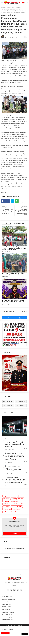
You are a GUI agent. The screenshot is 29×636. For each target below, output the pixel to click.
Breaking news (13, 496)
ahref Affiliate (7, 606)
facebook (9, 401)
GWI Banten (6, 498)
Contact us (20, 625)
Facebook (6, 201)
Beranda (3, 7)
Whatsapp (17, 201)
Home (7, 625)
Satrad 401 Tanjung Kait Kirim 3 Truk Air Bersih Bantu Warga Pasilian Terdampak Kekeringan (13, 275)
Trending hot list (7, 614)
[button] (27, 2)
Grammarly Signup (8, 617)
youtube (22, 405)
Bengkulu (5, 496)
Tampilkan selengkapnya (20, 223)
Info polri (9, 7)
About (13, 625)
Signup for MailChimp (9, 599)
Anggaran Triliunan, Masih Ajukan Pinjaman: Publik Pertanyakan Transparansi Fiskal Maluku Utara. (14, 469)
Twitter (12, 201)
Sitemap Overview (8, 612)
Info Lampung (14, 501)
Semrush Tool (7, 604)
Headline (13, 498)
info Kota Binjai (7, 509)
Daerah (9, 197)
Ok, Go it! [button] (5, 633)
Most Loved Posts (8, 619)
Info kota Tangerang (17, 506)
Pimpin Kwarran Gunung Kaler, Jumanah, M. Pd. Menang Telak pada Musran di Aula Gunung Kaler (14, 302)
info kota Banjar (14, 511)
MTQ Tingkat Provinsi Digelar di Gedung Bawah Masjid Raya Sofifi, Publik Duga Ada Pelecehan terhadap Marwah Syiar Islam (15, 457)
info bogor (5, 511)
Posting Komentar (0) (14, 318)
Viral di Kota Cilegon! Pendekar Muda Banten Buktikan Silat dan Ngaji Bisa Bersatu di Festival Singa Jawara (15, 481)
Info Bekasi (20, 498)
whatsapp (22, 401)
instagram (9, 405)
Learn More (11, 629)
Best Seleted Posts (8, 602)
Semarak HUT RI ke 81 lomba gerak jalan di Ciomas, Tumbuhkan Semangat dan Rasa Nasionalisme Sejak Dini (14, 248)
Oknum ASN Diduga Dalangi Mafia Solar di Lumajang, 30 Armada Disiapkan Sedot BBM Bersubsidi (14, 443)
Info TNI (21, 504)
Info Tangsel (6, 506)
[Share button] (21, 201)
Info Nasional (6, 504)
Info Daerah (6, 501)
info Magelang (16, 509)
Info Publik (14, 504)
